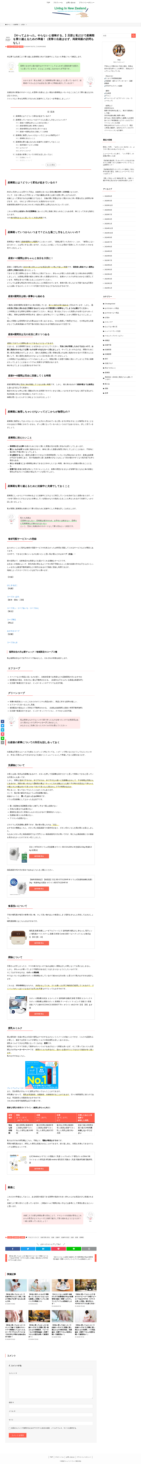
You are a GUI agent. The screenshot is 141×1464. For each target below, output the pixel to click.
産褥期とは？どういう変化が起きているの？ (33, 116)
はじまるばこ (12, 585)
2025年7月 (108, 214)
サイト (11, 1420)
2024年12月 (109, 228)
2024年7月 (108, 242)
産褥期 (21, 46)
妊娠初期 (108, 349)
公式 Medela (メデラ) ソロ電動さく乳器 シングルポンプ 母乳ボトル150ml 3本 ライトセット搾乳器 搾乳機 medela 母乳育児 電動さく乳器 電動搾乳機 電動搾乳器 (60, 1159)
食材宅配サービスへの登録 (29, 145)
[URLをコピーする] (89, 1249)
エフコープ (24, 148)
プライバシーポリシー (84, 1457)
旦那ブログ (109, 363)
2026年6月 (108, 196)
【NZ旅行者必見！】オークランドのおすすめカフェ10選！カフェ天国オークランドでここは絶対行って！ (118, 163)
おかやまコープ (13, 631)
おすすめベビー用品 (112, 313)
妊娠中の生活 (65, 1237)
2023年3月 (108, 279)
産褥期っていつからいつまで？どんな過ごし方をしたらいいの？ (41, 120)
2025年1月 (108, 224)
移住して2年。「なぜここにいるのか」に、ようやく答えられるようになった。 (119, 148)
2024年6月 (108, 246)
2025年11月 (109, 205)
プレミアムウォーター (16, 1088)
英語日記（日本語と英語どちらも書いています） (119, 378)
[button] (12, 1249)
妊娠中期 (108, 345)
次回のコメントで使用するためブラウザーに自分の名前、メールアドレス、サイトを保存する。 (44, 1428)
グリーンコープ (25, 151)
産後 (76, 1237)
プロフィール (59, 1457)
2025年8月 (108, 210)
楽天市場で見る (39, 856)
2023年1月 (108, 288)
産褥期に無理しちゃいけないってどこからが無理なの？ (38, 135)
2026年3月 (108, 201)
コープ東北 (11, 620)
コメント (13, 1373)
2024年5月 (108, 251)
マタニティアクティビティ (114, 336)
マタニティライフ (33, 1237)
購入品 (107, 384)
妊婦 (72, 1237)
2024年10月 (109, 233)
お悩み (9, 46)
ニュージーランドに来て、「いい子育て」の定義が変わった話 (118, 155)
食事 (106, 393)
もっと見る (51, 165)
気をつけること (110, 368)
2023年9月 (108, 256)
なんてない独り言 (111, 326)
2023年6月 (108, 265)
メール (12, 1411)
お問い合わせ (70, 1457)
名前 (11, 1402)
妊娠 (52, 1237)
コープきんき (12, 642)
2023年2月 (108, 283)
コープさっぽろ (13, 597)
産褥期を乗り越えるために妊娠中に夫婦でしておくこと (38, 142)
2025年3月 (108, 219)
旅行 (106, 359)
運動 (106, 388)
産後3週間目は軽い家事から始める (32, 126)
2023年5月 (108, 269)
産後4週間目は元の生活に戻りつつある (33, 129)
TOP (51, 1457)
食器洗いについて (26, 160)
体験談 (107, 340)
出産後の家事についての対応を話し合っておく (34, 154)
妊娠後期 (15, 46)
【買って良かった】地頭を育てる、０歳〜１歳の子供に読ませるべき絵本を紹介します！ (118, 179)
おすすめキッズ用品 (112, 308)
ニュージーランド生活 (112, 331)
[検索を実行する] (133, 36)
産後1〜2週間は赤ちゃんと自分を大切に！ (34, 123)
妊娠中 (58, 1237)
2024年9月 (108, 237)
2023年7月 (108, 260)
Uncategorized (110, 304)
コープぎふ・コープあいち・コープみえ (23, 608)
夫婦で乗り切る (45, 1237)
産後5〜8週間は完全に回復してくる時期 (34, 132)
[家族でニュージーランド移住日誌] (70, 13)
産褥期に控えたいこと (27, 138)
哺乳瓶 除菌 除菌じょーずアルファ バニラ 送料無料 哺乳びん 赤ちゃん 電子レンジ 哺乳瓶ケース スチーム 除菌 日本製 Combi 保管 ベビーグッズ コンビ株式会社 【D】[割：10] (60, 934)
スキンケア (109, 322)
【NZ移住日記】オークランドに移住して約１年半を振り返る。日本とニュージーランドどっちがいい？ (118, 171)
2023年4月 (108, 274)
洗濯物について (25, 157)
